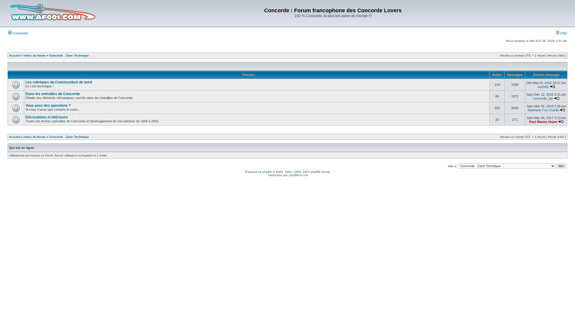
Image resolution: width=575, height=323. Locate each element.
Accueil (14, 55)
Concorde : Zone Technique (69, 55)
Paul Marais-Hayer (543, 122)
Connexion (20, 33)
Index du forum (35, 55)
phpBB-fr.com (298, 175)
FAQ (563, 33)
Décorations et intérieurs (46, 117)
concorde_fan (543, 98)
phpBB (267, 171)
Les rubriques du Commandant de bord (58, 82)
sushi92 (543, 87)
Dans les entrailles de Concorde (52, 94)
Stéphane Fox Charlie (543, 110)
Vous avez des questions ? (48, 105)
